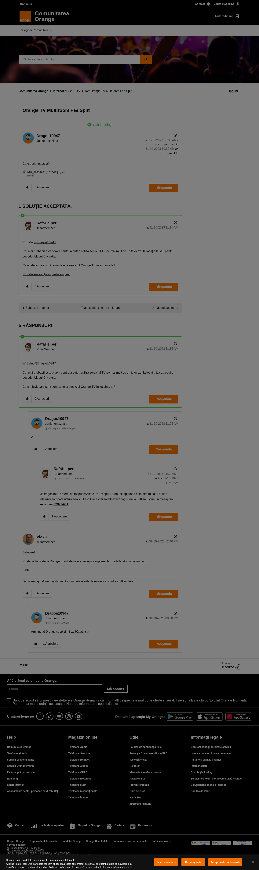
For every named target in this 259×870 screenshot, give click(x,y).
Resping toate (193, 862)
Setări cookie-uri (166, 862)
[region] (129, 862)
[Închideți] (253, 862)
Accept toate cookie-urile (225, 862)
